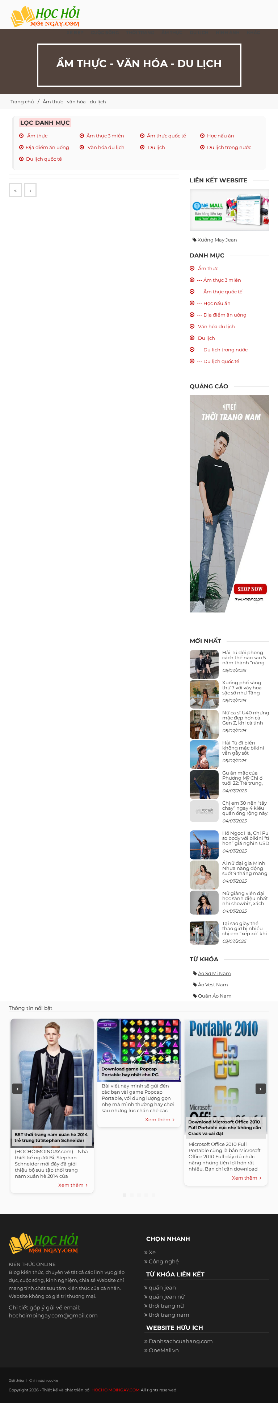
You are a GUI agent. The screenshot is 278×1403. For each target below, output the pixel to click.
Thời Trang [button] (140, 32)
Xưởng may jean (217, 240)
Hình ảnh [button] (228, 32)
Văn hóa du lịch (106, 147)
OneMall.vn (164, 1350)
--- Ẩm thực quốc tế (220, 291)
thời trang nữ (166, 1305)
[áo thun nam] (229, 503)
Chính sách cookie (43, 1380)
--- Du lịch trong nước (222, 349)
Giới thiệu (16, 1380)
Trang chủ (22, 101)
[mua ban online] (229, 210)
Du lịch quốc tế (44, 159)
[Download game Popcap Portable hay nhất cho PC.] (139, 1049)
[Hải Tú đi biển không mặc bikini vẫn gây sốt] (204, 757)
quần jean (162, 1287)
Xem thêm (72, 1185)
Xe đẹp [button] (75, 32)
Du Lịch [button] (199, 32)
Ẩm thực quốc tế (166, 136)
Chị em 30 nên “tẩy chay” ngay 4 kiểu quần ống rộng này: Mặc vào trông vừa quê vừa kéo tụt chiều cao (245, 816)
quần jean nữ (167, 1296)
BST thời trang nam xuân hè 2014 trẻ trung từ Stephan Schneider (51, 1137)
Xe (152, 1252)
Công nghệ (164, 1261)
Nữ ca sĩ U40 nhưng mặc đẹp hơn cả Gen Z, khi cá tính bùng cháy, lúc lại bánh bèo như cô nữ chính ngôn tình (245, 725)
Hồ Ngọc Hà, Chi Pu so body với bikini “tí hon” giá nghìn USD (245, 838)
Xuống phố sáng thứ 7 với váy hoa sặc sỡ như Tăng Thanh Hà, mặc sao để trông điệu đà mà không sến (244, 695)
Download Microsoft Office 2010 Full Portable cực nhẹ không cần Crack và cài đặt (224, 1127)
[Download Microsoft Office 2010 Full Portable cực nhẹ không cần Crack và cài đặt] (226, 1075)
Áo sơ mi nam (214, 973)
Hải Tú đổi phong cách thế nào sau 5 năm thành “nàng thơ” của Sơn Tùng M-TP (244, 662)
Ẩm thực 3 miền (105, 136)
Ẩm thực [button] (171, 32)
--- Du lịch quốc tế (218, 361)
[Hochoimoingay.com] (45, 13)
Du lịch (156, 147)
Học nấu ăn (220, 136)
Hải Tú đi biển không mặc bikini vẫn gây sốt (243, 748)
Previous (17, 1089)
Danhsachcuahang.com (181, 1341)
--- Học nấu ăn (214, 303)
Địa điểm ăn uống (47, 147)
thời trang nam (169, 1314)
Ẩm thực (36, 136)
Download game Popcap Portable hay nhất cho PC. (130, 1071)
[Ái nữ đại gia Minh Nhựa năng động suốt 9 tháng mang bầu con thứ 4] (204, 879)
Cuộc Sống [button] (105, 32)
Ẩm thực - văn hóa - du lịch (74, 101)
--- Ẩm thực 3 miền (219, 280)
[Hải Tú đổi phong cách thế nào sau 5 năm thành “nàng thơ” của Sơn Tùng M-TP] (204, 667)
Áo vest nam (213, 984)
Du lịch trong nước (229, 147)
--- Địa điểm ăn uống (222, 315)
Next (261, 1089)
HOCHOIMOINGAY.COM (116, 1389)
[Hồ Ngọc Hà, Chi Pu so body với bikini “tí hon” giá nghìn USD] (204, 847)
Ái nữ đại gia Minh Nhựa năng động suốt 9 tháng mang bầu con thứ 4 (245, 871)
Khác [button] (253, 32)
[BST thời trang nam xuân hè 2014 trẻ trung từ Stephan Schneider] (52, 1082)
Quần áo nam (215, 996)
